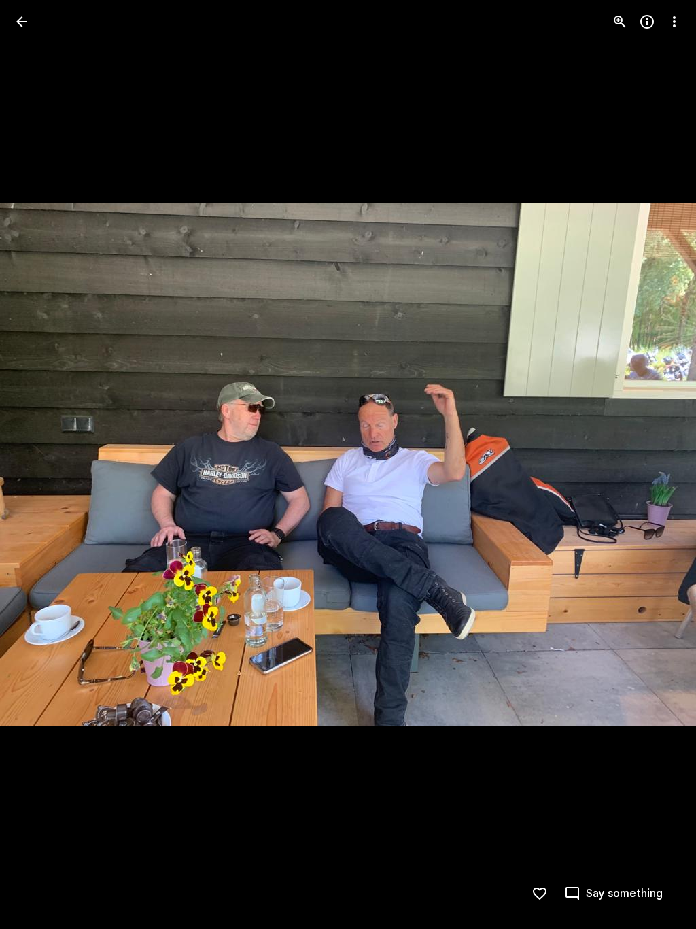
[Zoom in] (619, 21)
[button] (38, 464)
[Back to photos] (21, 21)
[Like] (540, 893)
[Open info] (647, 21)
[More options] (674, 21)
